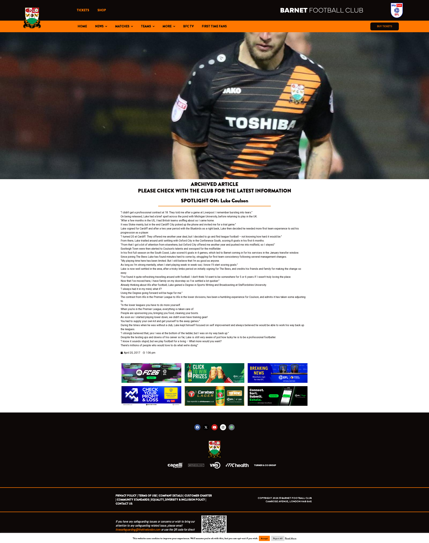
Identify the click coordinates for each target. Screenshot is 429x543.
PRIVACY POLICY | (127, 496)
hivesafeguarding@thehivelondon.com (138, 529)
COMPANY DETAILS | (171, 496)
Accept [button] (264, 538)
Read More (290, 538)
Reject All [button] (277, 538)
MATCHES (122, 26)
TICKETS (83, 10)
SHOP (102, 10)
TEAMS (146, 26)
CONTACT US (124, 504)
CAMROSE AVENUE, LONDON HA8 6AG (289, 501)
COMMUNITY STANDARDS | (133, 500)
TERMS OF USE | (148, 496)
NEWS (99, 26)
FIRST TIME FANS (214, 26)
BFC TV (188, 26)
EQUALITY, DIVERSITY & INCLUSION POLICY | (178, 500)
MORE (167, 26)
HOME (82, 26)
